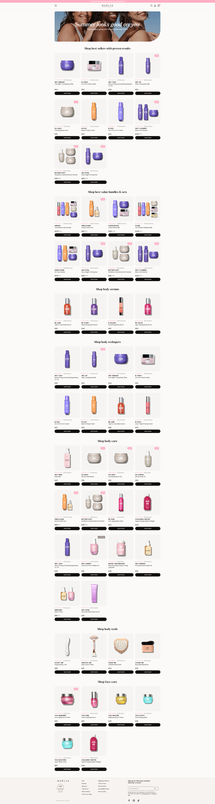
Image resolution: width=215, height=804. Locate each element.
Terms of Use (102, 783)
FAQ (83, 781)
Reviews (84, 783)
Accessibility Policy (103, 789)
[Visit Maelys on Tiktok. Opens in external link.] (138, 800)
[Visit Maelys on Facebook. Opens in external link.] (129, 800)
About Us (84, 786)
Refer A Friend (86, 791)
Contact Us (85, 789)
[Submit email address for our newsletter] (157, 788)
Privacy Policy (102, 786)
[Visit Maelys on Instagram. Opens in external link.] (134, 800)
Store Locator (102, 791)
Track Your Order (87, 794)
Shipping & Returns (103, 781)
